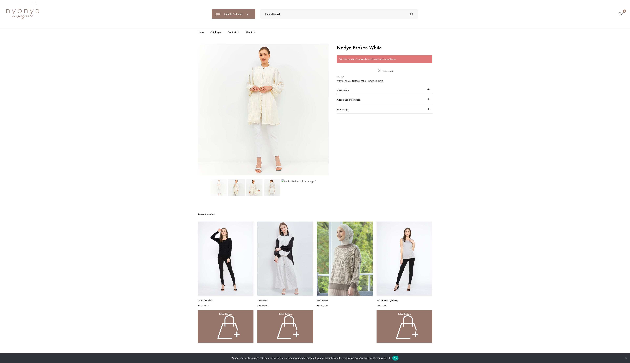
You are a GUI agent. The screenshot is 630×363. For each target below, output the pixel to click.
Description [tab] (343, 89)
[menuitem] (201, 32)
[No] (626, 358)
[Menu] (34, 3)
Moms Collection (376, 81)
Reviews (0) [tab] (343, 109)
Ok (395, 358)
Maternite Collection (357, 81)
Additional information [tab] (349, 99)
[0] (621, 14)
